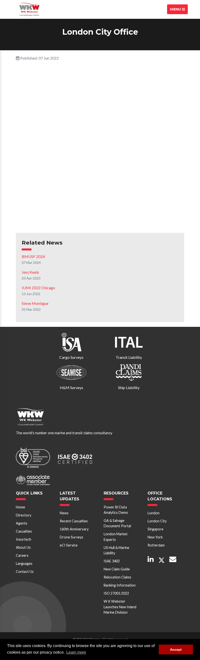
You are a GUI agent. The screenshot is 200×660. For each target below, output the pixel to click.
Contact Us (25, 571)
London (154, 513)
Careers (22, 555)
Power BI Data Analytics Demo (116, 510)
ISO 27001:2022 (116, 593)
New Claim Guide (117, 569)
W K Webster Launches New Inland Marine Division (120, 606)
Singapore (155, 529)
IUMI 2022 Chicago (38, 287)
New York (155, 537)
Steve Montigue (35, 303)
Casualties (24, 531)
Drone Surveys (71, 537)
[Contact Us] (172, 559)
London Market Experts (116, 536)
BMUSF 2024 (33, 256)
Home (20, 507)
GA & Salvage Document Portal (117, 523)
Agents (21, 523)
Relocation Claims (117, 577)
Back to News (37, 221)
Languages (24, 563)
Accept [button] (176, 649)
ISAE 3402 (112, 561)
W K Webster (29, 9)
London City (157, 521)
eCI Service (69, 545)
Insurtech (23, 539)
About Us (23, 547)
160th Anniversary (74, 529)
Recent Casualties (74, 521)
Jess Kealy (30, 272)
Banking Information (120, 585)
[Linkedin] (151, 559)
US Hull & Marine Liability (116, 550)
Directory (23, 515)
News (64, 513)
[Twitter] (161, 560)
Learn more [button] (76, 652)
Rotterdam (156, 545)
